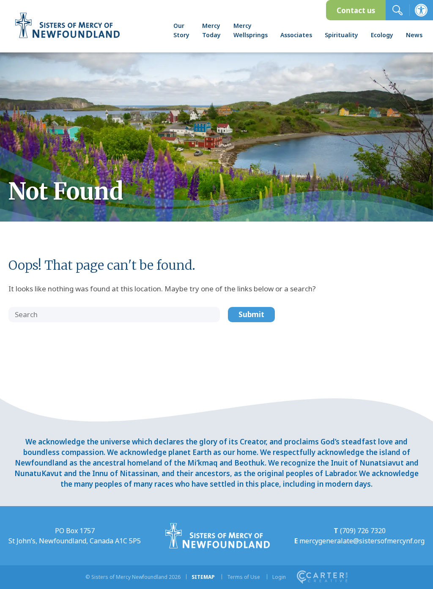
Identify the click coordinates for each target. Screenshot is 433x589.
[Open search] (397, 10)
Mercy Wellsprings (250, 30)
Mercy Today (211, 30)
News (414, 35)
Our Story (181, 30)
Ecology (382, 35)
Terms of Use (243, 577)
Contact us (356, 10)
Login (279, 577)
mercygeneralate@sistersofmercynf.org (362, 540)
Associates (296, 35)
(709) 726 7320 (363, 530)
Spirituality (341, 35)
